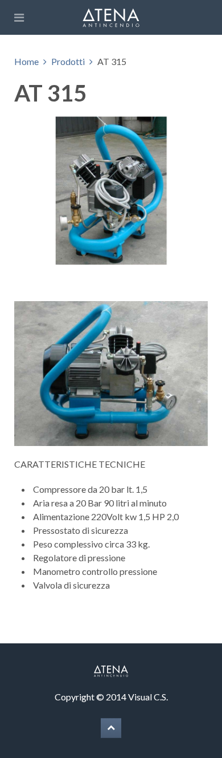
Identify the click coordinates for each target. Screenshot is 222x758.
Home (26, 61)
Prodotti (68, 61)
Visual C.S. (148, 696)
